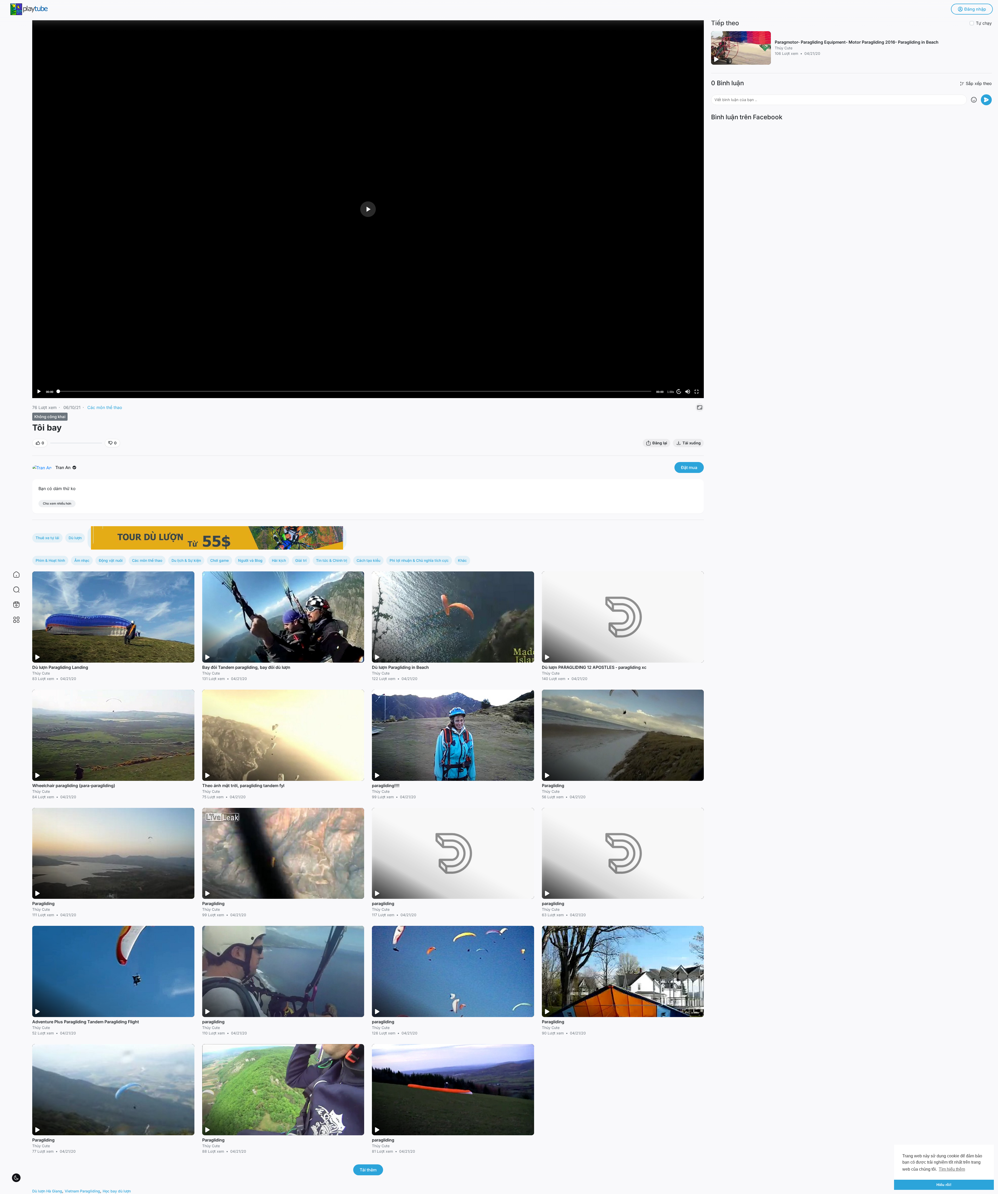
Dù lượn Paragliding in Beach (400, 667)
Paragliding (553, 785)
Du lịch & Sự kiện (186, 560)
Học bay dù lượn (117, 1191)
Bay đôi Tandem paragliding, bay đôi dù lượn (246, 667)
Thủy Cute (41, 673)
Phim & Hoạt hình (50, 560)
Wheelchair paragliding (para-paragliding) (73, 785)
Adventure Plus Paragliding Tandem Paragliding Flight (85, 1021)
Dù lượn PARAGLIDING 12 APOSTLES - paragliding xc (594, 667)
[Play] (39, 391)
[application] (368, 209)
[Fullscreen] (696, 391)
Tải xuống (691, 443)
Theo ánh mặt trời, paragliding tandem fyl (243, 785)
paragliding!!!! (385, 785)
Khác (462, 560)
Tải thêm (368, 1169)
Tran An (63, 467)
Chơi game (219, 560)
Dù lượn (75, 538)
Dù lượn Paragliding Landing (60, 667)
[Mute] (687, 391)
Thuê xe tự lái (47, 538)
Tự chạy (984, 23)
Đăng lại (659, 443)
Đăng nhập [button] (975, 9)
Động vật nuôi (111, 560)
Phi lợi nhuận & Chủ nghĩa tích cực (419, 560)
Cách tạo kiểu (368, 560)
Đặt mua (689, 467)
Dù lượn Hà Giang (47, 1191)
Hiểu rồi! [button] (943, 1185)
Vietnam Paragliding (82, 1191)
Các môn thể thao (104, 407)
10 (679, 391)
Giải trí (301, 560)
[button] (13, 589)
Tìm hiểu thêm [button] (952, 1169)
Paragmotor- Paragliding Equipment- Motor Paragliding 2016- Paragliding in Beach (856, 42)
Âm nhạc (81, 560)
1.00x (670, 391)
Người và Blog (250, 560)
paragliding (383, 903)
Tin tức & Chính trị (331, 560)
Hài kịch (279, 560)
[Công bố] (986, 99)
